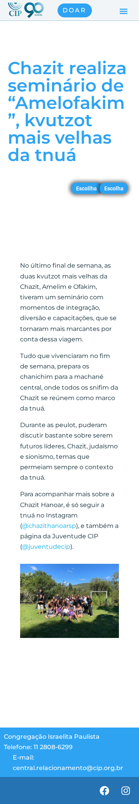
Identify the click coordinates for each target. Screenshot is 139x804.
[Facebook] (104, 790)
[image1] (69, 637)
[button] (123, 11)
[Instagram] (125, 790)
